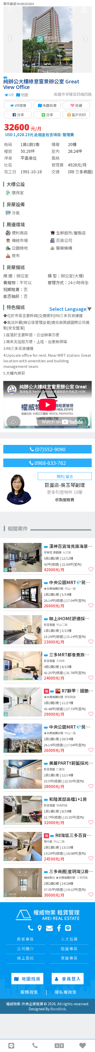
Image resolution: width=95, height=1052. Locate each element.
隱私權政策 (66, 992)
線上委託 (25, 958)
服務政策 (29, 992)
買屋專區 (69, 958)
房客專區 (25, 939)
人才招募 (69, 939)
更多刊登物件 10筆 (65, 492)
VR (11, 94)
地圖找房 (31, 978)
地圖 (24, 94)
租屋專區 (69, 948)
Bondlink (58, 1008)
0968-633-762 (49, 462)
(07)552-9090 (49, 449)
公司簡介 (25, 948)
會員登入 (71, 978)
